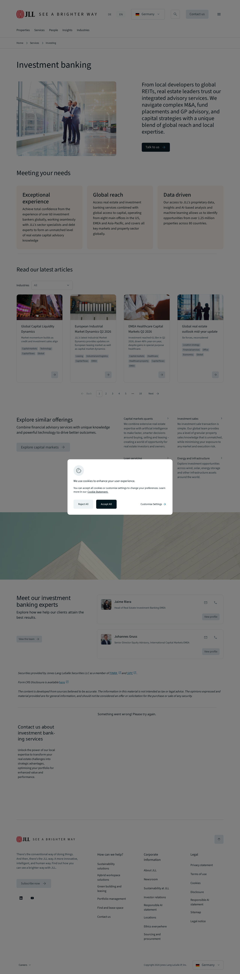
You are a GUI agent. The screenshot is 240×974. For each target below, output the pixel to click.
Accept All (106, 504)
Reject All (83, 504)
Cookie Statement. (98, 492)
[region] (120, 487)
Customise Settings (153, 504)
